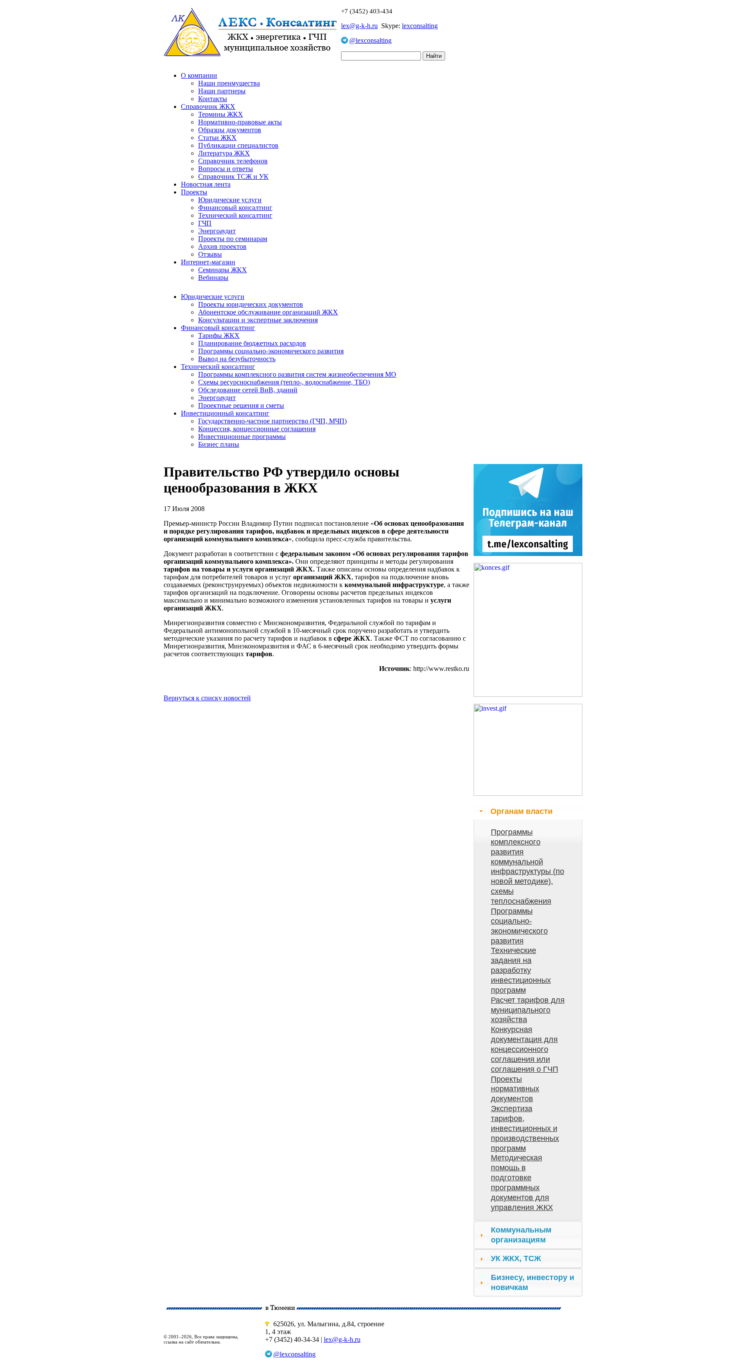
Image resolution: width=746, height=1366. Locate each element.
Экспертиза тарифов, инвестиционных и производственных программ (525, 1128)
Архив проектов (222, 246)
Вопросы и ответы (225, 168)
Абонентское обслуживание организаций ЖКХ (268, 312)
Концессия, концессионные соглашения (257, 428)
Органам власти (521, 811)
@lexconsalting (370, 40)
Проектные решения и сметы (241, 405)
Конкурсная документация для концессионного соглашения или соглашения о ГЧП (524, 1049)
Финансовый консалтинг (235, 207)
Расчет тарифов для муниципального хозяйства (528, 1010)
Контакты (212, 98)
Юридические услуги (230, 199)
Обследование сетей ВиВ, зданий (247, 390)
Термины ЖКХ (220, 114)
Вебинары (213, 277)
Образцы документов (229, 129)
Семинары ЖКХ (222, 269)
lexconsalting (420, 25)
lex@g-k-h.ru (359, 25)
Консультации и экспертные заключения (258, 320)
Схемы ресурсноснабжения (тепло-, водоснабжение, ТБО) (284, 382)
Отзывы (210, 254)
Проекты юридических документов (250, 304)
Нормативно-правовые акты (240, 122)
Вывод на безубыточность (236, 358)
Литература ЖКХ (224, 153)
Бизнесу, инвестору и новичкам (532, 1282)
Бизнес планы (218, 444)
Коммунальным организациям (521, 1235)
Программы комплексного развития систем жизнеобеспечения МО (297, 374)
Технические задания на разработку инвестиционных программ (521, 970)
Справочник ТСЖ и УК (233, 176)
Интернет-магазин (208, 262)
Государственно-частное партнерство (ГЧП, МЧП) (272, 421)
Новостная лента (206, 184)
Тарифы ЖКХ (219, 335)
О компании (199, 75)
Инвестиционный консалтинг (225, 413)
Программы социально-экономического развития (271, 351)
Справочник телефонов (233, 161)
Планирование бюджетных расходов (252, 343)
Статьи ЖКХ (217, 137)
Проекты (194, 192)
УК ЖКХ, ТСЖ (516, 1258)
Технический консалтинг (235, 215)
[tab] (528, 811)
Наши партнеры (222, 91)
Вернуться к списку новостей (207, 698)
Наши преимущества (229, 83)
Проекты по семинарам (232, 238)
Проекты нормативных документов (515, 1089)
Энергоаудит (217, 231)
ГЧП (205, 223)
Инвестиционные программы (242, 436)
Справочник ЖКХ (208, 106)
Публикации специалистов (238, 145)
